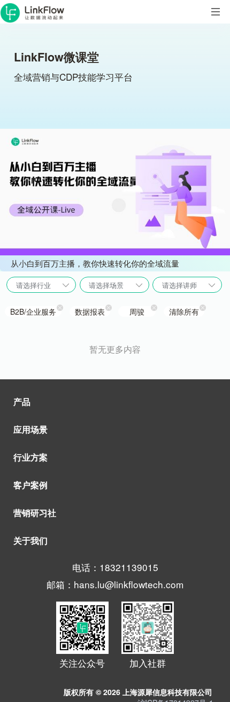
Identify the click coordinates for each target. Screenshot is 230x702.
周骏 (136, 311)
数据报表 (90, 311)
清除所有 (184, 311)
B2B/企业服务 (33, 311)
